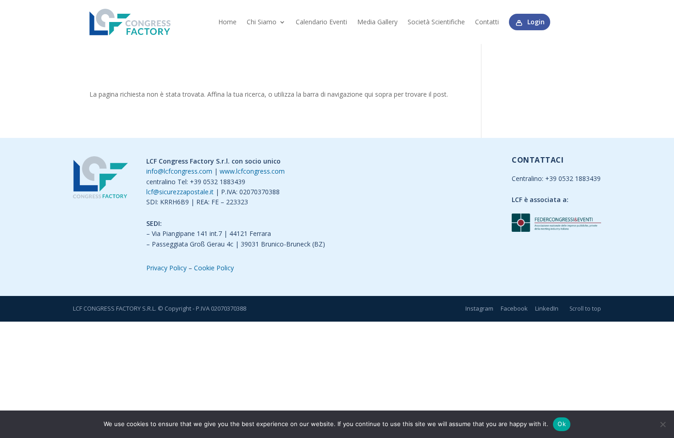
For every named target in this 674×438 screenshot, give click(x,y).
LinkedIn (546, 308)
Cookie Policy (214, 267)
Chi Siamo (261, 21)
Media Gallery (377, 21)
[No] (662, 424)
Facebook (514, 308)
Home (227, 21)
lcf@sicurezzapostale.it (180, 191)
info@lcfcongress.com (179, 171)
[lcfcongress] (100, 179)
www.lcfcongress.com (252, 171)
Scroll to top (585, 308)
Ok (562, 423)
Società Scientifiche (436, 21)
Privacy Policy (166, 267)
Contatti (487, 21)
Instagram (479, 308)
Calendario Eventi (321, 21)
